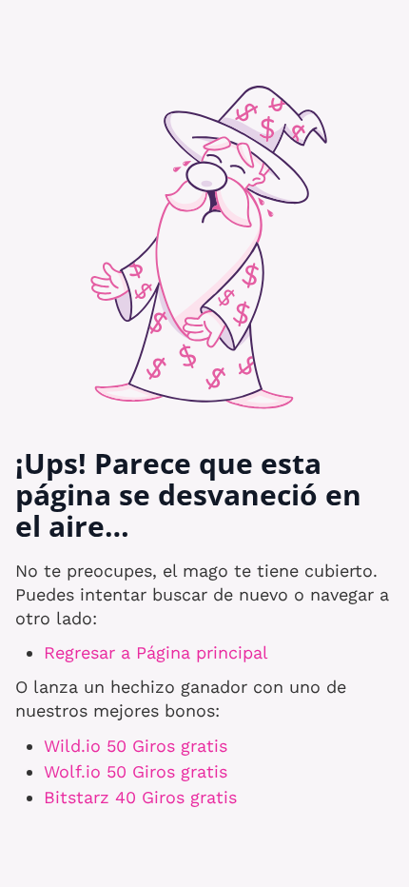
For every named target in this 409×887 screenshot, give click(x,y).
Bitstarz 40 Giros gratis (140, 797)
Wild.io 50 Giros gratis (135, 746)
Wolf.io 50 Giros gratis (135, 771)
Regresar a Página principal (156, 652)
